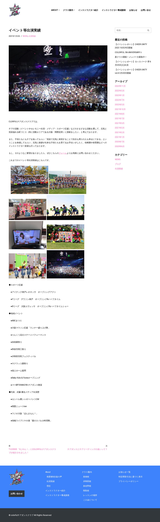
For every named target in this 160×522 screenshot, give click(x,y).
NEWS (25, 36)
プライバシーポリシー (128, 481)
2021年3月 (119, 128)
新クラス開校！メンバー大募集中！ (131, 57)
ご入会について (90, 500)
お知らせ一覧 (124, 472)
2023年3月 (119, 91)
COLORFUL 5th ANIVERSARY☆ (128, 52)
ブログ (118, 164)
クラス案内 (87, 472)
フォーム (63, 153)
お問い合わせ (17, 493)
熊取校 (86, 490)
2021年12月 (120, 109)
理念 (49, 486)
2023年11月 (120, 86)
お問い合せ (146, 10)
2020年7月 (119, 142)
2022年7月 (119, 100)
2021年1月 (119, 137)
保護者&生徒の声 (54, 476)
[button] (59, 10)
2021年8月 (119, 114)
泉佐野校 (87, 486)
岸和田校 (87, 481)
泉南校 (86, 476)
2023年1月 (119, 95)
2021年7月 (119, 118)
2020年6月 (119, 146)
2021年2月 (119, 132)
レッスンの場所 (90, 495)
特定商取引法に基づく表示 (130, 476)
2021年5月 (119, 123)
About (47, 472)
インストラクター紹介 (88, 10)
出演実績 (32, 36)
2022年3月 (119, 104)
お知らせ (133, 10)
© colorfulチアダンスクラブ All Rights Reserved (30, 515)
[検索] (148, 30)
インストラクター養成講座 (114, 10)
